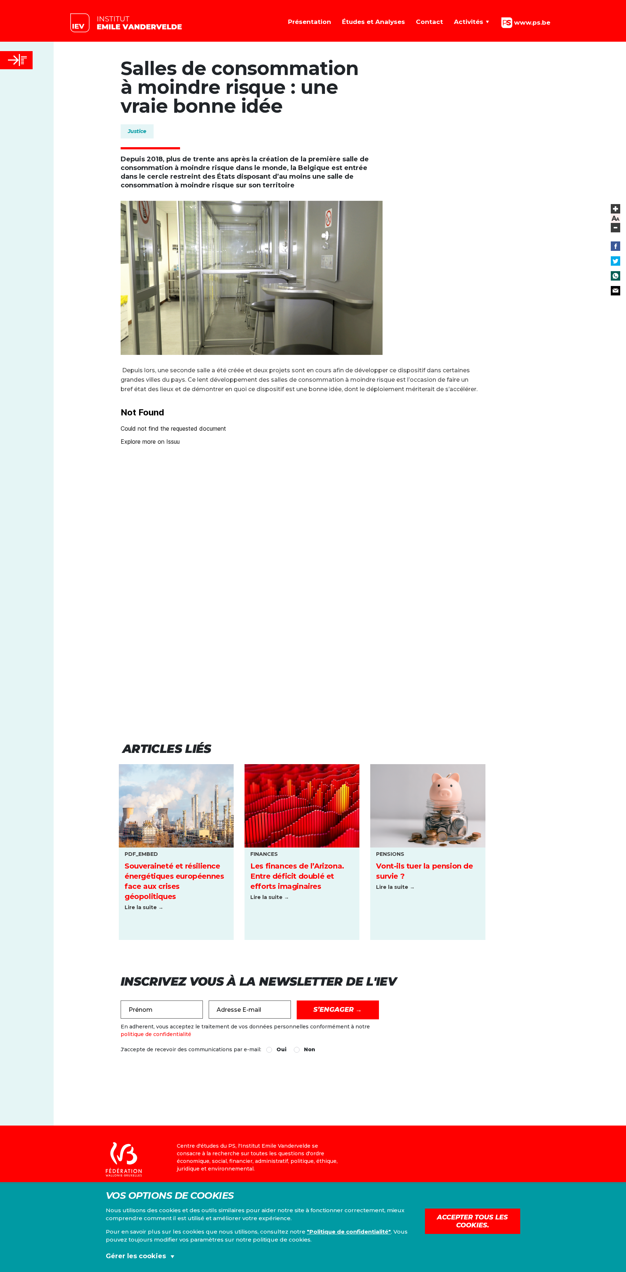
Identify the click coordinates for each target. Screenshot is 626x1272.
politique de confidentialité (156, 1034)
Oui (281, 1049)
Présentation (309, 21)
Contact (429, 21)
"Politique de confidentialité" (349, 1231)
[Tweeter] (615, 261)
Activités (468, 21)
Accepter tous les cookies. (472, 1221)
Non (309, 1049)
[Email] (615, 290)
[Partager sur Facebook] (615, 246)
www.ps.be (531, 22)
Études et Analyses (373, 21)
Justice (137, 131)
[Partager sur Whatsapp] (615, 276)
